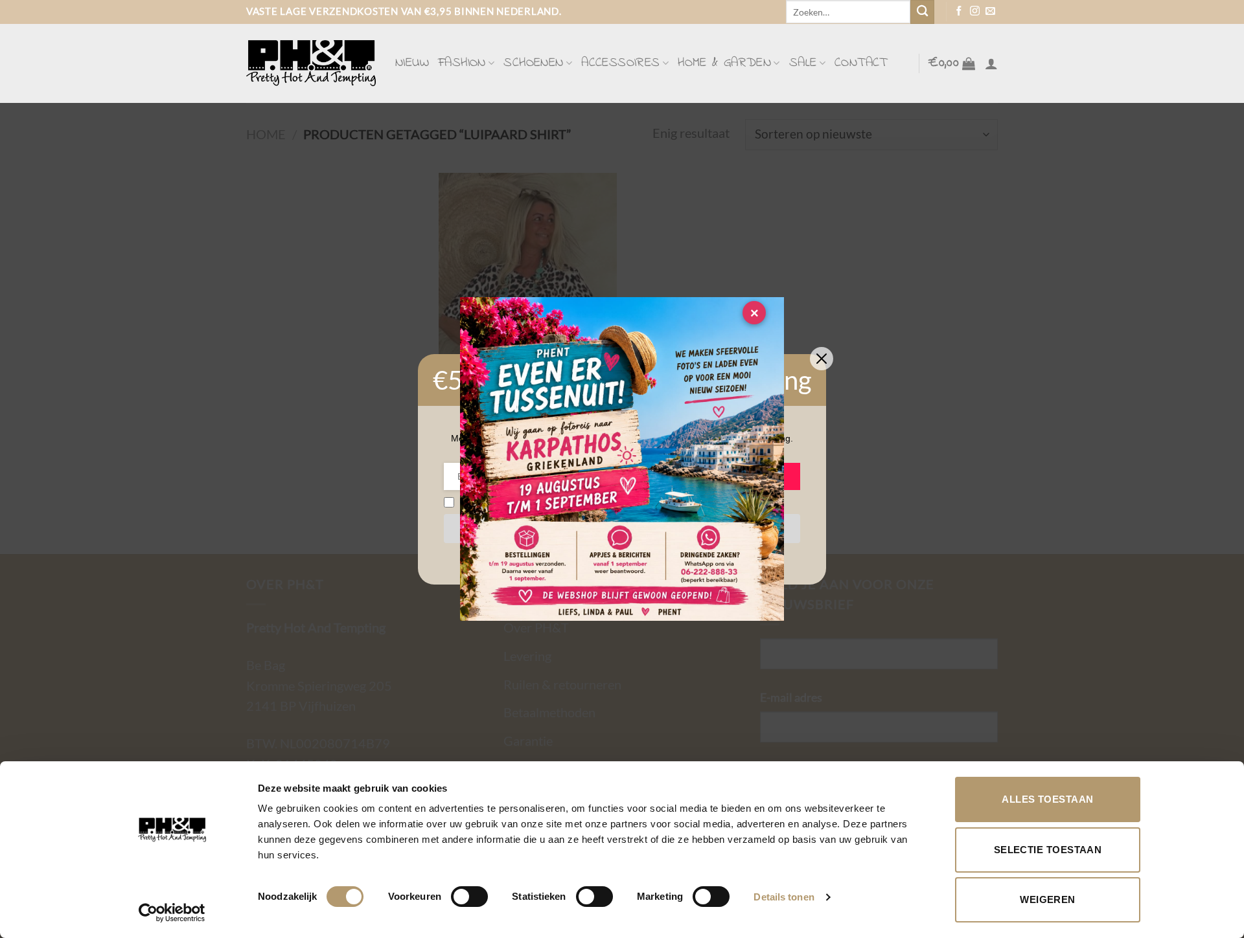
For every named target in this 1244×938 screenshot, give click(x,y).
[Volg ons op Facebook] (959, 11)
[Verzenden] (922, 12)
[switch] (469, 896)
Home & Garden (724, 63)
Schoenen (533, 63)
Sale (803, 63)
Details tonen (784, 896)
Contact (861, 63)
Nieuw (412, 63)
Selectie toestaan (1048, 849)
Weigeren (1048, 899)
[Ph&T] (311, 63)
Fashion (462, 63)
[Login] (991, 63)
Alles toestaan (1047, 799)
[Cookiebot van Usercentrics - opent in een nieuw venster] (172, 912)
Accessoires (620, 63)
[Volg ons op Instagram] (975, 11)
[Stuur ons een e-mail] (990, 11)
